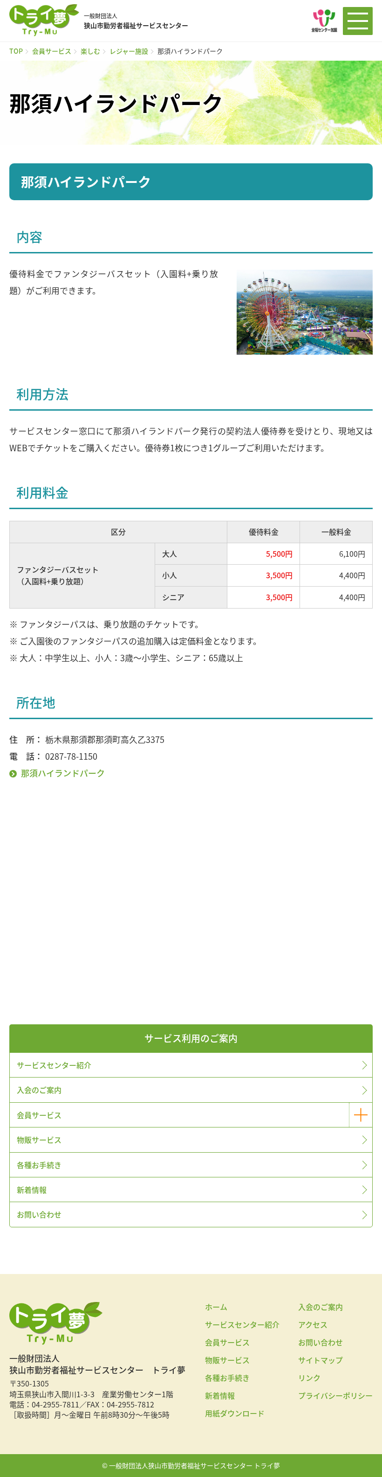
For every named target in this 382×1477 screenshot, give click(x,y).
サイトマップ (320, 1359)
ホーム (216, 1306)
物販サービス (39, 1139)
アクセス (312, 1324)
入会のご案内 (39, 1089)
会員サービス (51, 51)
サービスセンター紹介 (54, 1065)
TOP (16, 51)
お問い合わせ (39, 1214)
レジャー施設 (128, 51)
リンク (309, 1377)
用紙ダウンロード (235, 1413)
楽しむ (90, 51)
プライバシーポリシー (335, 1395)
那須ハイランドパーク (63, 773)
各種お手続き (39, 1164)
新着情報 (32, 1189)
